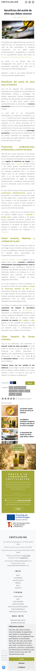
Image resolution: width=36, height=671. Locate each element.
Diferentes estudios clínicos (11, 259)
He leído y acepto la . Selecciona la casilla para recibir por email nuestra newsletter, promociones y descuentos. (18, 502)
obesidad (4, 232)
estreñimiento (27, 310)
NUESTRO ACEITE (18, 580)
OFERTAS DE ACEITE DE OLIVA (18, 612)
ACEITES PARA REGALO (18, 609)
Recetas (21, 391)
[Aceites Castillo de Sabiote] (18, 456)
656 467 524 (24, 558)
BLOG (18, 585)
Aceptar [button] (21, 659)
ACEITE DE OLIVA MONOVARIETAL (18, 607)
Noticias (19, 394)
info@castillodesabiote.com (23, 561)
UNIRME (18, 509)
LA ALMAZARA (18, 578)
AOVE (11, 387)
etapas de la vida (7, 57)
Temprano (12, 394)
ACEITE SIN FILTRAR (18, 604)
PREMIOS (18, 583)
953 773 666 (26, 555)
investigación (18, 164)
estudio (4, 118)
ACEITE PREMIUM (18, 601)
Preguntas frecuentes (19, 387)
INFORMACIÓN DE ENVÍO (18, 623)
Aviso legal (4, 655)
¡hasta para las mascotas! (22, 57)
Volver (30, 383)
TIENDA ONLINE (18, 596)
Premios (27, 391)
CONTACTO (18, 588)
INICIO (18, 575)
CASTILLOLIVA (9, 2)
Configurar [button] (21, 667)
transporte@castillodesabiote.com (18, 565)
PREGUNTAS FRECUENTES (18, 620)
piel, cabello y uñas (27, 320)
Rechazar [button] (22, 663)
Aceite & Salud (13, 391)
